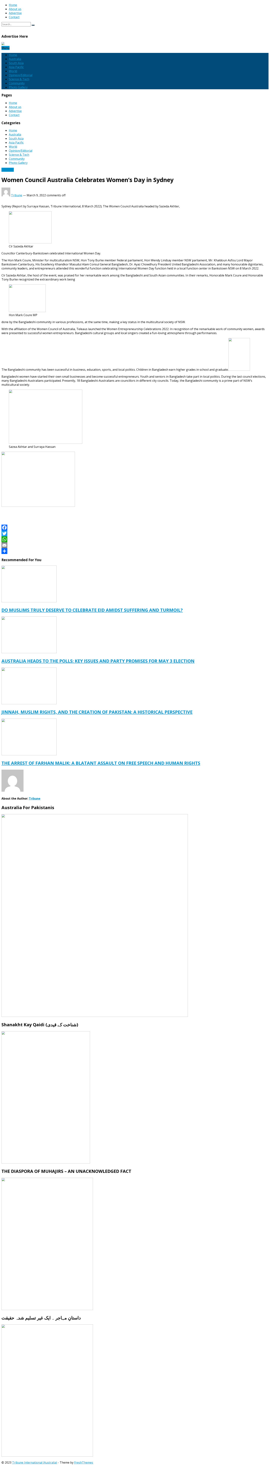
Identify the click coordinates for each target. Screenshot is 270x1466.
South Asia (16, 63)
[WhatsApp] (135, 539)
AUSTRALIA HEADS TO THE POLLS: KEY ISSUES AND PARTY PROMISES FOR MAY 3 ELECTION (98, 661)
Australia (15, 59)
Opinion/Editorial (20, 75)
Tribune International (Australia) (34, 1462)
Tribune (16, 195)
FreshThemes (83, 1462)
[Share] (135, 551)
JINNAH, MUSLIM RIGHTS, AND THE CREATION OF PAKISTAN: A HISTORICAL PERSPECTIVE (96, 712)
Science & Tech (19, 79)
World (13, 71)
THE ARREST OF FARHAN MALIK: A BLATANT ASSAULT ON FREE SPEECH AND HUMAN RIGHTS (100, 763)
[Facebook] (135, 527)
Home (13, 5)
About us (15, 9)
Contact (14, 17)
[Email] (135, 545)
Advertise (15, 13)
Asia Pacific (16, 67)
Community (17, 83)
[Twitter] (135, 533)
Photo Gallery (18, 87)
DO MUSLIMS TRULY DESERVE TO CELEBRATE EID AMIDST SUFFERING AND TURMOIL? (92, 610)
